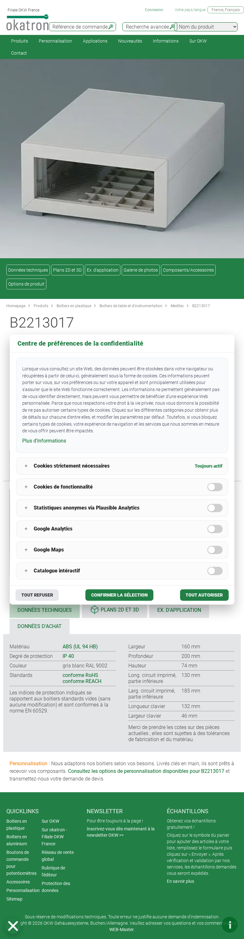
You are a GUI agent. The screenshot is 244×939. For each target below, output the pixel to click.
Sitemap (14, 899)
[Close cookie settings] (13, 926)
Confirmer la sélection (119, 595)
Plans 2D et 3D (67, 270)
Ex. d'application (103, 270)
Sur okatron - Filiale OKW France (54, 836)
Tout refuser (37, 595)
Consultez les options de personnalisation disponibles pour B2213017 (146, 771)
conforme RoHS (80, 675)
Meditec (177, 306)
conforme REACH (82, 681)
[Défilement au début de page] (211, 925)
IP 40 (68, 656)
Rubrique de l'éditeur (53, 871)
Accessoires (18, 881)
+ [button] (26, 466)
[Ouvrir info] (230, 925)
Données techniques (28, 270)
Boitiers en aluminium (16, 840)
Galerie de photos (141, 270)
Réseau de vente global (58, 856)
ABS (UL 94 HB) (80, 647)
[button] (13, 926)
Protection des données (56, 887)
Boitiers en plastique (74, 306)
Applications (95, 41)
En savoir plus (180, 881)
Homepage (15, 306)
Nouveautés (130, 41)
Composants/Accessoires (188, 270)
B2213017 (201, 306)
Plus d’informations (44, 441)
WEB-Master (121, 929)
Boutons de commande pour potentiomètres (21, 863)
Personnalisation (55, 41)
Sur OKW (198, 41)
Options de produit (26, 284)
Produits (19, 41)
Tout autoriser (204, 595)
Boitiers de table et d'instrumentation (130, 306)
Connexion (154, 10)
